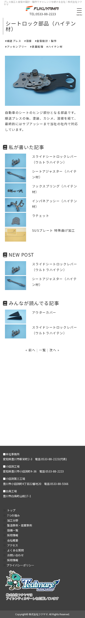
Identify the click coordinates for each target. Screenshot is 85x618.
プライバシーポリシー (20, 565)
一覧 (42, 350)
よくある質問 (15, 550)
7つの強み (13, 515)
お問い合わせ (15, 555)
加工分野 (12, 520)
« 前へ (30, 350)
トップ (11, 510)
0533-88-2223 (46, 13)
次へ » (54, 350)
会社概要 (12, 540)
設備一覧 (12, 530)
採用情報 (12, 535)
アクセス (12, 545)
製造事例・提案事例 (19, 525)
